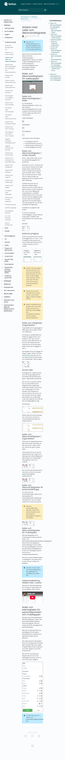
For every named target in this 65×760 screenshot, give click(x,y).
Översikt (7, 231)
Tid (5, 239)
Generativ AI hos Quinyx (9, 301)
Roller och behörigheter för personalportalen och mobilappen (55, 77)
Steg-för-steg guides (8, 260)
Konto (6, 228)
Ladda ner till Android (49, 4)
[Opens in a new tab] (32, 745)
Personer (7, 242)
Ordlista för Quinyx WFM (8, 277)
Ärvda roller (54, 47)
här (35, 44)
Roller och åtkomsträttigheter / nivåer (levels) (56, 36)
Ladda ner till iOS (37, 4)
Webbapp (7, 25)
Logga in (7, 34)
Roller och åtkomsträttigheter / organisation (56, 50)
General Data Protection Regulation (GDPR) (8, 270)
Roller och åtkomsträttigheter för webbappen (56, 25)
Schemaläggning (9, 236)
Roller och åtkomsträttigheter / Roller (56, 30)
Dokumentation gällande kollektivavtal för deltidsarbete (9, 308)
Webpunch (7, 284)
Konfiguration (8, 37)
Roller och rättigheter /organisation (55, 43)
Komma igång (8, 31)
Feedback (7, 297)
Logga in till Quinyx (26, 4)
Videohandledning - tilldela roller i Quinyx (56, 68)
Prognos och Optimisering (8, 249)
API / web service (9, 290)
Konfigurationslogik (10, 42)
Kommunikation (9, 253)
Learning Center (9, 28)
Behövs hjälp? (8, 294)
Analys (6, 245)
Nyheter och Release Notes (8, 21)
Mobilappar (7, 281)
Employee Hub (8, 287)
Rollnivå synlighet (56, 40)
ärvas (28, 355)
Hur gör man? (8, 256)
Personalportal (8, 264)
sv (57, 4)
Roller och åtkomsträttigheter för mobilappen (56, 63)
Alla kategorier (25, 17)
